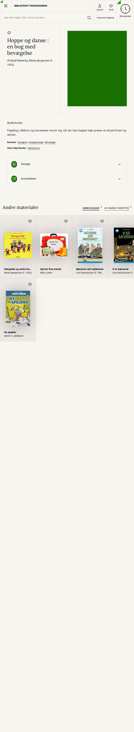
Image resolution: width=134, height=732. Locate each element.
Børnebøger (50, 142)
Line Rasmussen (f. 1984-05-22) (89, 273)
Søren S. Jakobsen (14, 336)
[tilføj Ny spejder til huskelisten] (30, 284)
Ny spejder (10, 332)
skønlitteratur (34, 148)
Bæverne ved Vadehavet (89, 269)
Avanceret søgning (105, 17)
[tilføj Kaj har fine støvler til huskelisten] (66, 221)
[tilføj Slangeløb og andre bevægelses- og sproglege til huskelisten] (30, 221)
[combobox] (47, 17)
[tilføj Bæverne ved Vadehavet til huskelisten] (102, 221)
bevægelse (22, 142)
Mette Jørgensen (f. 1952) (18, 273)
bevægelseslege (36, 142)
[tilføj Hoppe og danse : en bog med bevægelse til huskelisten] (9, 33)
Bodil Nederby (19, 61)
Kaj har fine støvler (50, 269)
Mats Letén (46, 273)
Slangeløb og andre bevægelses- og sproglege (17, 269)
